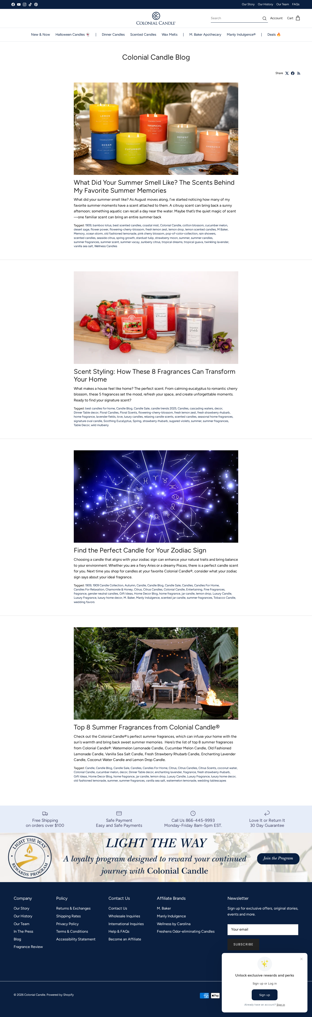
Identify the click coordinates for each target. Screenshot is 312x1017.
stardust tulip (145, 238)
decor (218, 408)
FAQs (295, 4)
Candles (183, 408)
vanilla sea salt (83, 246)
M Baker (222, 229)
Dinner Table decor (86, 412)
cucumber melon (216, 225)
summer (184, 238)
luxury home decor (110, 597)
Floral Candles (109, 412)
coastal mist (151, 225)
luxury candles (133, 416)
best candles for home (100, 408)
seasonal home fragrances (215, 416)
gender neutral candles (103, 593)
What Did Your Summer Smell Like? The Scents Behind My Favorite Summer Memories (154, 186)
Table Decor (82, 425)
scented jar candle (173, 597)
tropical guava (193, 242)
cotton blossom (193, 225)
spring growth (125, 238)
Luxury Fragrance (85, 597)
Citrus (138, 589)
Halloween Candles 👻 (73, 34)
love (120, 416)
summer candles (201, 238)
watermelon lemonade (181, 780)
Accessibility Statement (75, 939)
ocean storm (94, 233)
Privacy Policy (67, 924)
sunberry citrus (150, 242)
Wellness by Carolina (173, 924)
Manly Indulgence (148, 597)
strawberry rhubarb (155, 421)
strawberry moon (166, 238)
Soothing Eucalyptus (117, 421)
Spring (137, 421)
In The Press (23, 931)
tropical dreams (172, 242)
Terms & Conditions (72, 931)
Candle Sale (142, 408)
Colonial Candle (170, 225)
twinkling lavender (216, 242)
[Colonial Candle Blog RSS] (299, 73)
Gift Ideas (126, 593)
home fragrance (84, 416)
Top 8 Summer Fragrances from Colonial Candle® (147, 727)
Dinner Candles (113, 34)
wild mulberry (100, 425)
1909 (88, 225)
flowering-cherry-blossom (127, 229)
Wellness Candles (105, 246)
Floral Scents (128, 412)
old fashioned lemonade (120, 233)
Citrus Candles (152, 589)
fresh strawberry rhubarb (213, 412)
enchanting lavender (168, 772)
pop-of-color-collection (182, 233)
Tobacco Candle (224, 597)
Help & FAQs (118, 931)
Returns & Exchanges (73, 908)
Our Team (282, 4)
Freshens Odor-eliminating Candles (185, 931)
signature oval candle (88, 421)
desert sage (81, 229)
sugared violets (179, 421)
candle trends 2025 (163, 408)
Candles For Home (206, 585)
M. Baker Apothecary (205, 34)
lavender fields (106, 416)
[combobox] (239, 18)
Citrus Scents (207, 768)
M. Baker (129, 597)
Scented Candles (143, 34)
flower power (99, 229)
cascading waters (201, 408)
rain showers (207, 233)
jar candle (188, 593)
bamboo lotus (102, 225)
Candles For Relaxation (89, 589)
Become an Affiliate (124, 939)
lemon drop (176, 229)
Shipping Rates (68, 916)
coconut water (227, 768)
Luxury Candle (222, 593)
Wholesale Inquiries (124, 916)
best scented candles (127, 225)
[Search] (264, 18)
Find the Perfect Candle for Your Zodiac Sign (140, 550)
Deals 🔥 (274, 34)
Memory (79, 233)
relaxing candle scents (158, 416)
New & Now (40, 34)
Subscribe (243, 944)
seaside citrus (106, 238)
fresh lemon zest (156, 229)
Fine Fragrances (214, 589)
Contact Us (117, 908)
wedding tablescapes (212, 780)
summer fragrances (86, 242)
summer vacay (130, 242)
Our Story (248, 4)
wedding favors (84, 602)
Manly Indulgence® (241, 34)
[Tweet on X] (287, 73)
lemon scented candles (200, 229)
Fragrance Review (28, 947)
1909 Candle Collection (108, 585)
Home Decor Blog (146, 593)
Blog (17, 939)
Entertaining (194, 589)
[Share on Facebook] (292, 73)
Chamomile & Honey (119, 589)
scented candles (84, 238)
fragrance (80, 593)
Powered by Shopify (60, 994)
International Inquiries (126, 924)
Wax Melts (169, 34)
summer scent (109, 242)
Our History (265, 4)
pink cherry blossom (151, 233)
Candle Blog (124, 408)
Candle (141, 585)
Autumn (130, 585)
